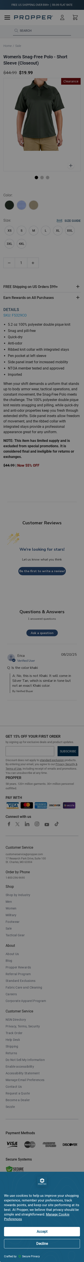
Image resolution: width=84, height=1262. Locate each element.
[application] (42, 1217)
